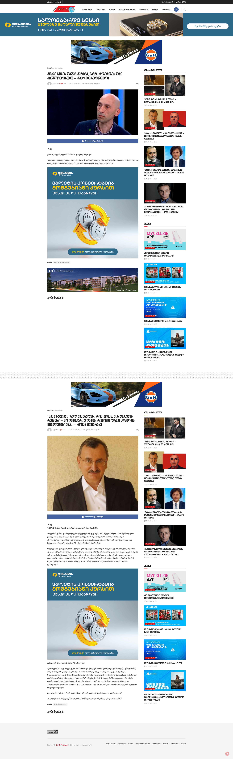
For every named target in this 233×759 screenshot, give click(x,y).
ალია (61, 83)
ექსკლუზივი (100, 9)
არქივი (183, 743)
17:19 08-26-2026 (151, 259)
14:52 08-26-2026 (151, 324)
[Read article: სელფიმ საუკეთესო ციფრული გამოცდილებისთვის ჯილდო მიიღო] (165, 239)
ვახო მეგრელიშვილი (61, 262)
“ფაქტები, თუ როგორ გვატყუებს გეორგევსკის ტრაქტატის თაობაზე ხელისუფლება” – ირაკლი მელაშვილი (164, 173)
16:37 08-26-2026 (151, 293)
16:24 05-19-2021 (74, 430)
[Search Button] (185, 9)
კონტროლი (143, 9)
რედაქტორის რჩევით (127, 9)
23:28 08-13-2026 (151, 178)
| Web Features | (61, 745)
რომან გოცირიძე (60, 704)
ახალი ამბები (87, 9)
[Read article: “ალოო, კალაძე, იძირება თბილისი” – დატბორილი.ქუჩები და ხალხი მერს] (165, 85)
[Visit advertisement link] (116, 54)
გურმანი (155, 9)
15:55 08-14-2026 (151, 142)
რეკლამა (50, 2)
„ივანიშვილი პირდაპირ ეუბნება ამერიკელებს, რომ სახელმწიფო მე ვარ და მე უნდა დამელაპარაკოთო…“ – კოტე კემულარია (163, 209)
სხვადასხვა (166, 9)
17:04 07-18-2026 (151, 215)
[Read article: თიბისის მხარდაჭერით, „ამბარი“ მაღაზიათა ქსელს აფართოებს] (165, 273)
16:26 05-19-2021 (74, 83)
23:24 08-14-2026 (151, 105)
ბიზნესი (112, 9)
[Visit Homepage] (64, 9)
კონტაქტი (58, 2)
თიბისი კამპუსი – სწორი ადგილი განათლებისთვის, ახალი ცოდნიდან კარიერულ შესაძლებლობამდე (164, 355)
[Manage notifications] (227, 754)
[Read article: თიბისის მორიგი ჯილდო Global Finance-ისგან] (165, 307)
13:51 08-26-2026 (151, 361)
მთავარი (50, 68)
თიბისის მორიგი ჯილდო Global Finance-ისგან (163, 321)
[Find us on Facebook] (176, 9)
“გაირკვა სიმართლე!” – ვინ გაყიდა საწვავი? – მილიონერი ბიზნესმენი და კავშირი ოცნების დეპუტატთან (164, 136)
